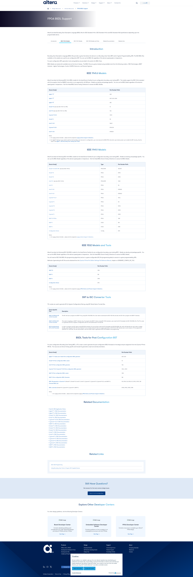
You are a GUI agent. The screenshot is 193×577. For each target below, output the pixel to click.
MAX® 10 (51, 270)
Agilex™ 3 (51, 94)
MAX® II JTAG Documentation (57, 447)
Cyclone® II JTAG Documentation (58, 443)
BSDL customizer (53, 387)
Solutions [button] (84, 3)
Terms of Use (58, 574)
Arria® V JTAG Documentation (57, 432)
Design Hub (86, 551)
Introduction (54, 41)
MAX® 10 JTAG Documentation (57, 424)
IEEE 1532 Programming (56, 464)
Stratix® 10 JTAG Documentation (58, 415)
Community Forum (110, 547)
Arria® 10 (51, 110)
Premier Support (110, 549)
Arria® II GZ (51, 193)
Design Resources (56, 8)
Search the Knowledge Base (96, 493)
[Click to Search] (137, 3)
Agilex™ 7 (51, 98)
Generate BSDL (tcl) (53, 383)
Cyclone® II (51, 214)
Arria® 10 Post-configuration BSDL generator (59, 364)
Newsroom (131, 549)
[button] (62, 8)
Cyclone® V (51, 201)
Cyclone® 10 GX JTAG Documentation (59, 419)
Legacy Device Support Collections (85, 137)
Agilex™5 (51, 102)
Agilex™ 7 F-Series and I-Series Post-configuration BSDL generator (64, 356)
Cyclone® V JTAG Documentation (58, 436)
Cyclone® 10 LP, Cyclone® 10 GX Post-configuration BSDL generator (65, 369)
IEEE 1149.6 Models (65, 41)
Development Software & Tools (68, 549)
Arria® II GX (51, 131)
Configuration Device (54, 230)
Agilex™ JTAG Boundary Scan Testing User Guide (68, 141)
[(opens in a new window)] (44, 567)
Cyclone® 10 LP (52, 197)
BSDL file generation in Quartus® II (57, 381)
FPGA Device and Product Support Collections (91, 288)
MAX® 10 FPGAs (52, 218)
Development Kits (65, 551)
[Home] (50, 3)
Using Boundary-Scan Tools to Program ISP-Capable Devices (65, 468)
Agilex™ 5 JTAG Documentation (57, 413)
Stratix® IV (51, 172)
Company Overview (133, 547)
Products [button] (76, 3)
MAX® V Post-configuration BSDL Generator (59, 377)
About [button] (108, 3)
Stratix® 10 (51, 106)
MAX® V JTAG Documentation (57, 445)
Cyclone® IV (52, 206)
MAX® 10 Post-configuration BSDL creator (59, 373)
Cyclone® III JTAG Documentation (58, 440)
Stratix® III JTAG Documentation (58, 430)
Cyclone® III (52, 210)
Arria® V (51, 185)
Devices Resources (69, 8)
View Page (61, 534)
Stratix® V (51, 119)
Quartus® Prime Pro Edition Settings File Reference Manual (95, 260)
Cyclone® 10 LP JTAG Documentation (59, 421)
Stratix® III (51, 177)
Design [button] (93, 3)
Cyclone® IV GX (52, 127)
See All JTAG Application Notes (57, 409)
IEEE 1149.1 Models (78, 41)
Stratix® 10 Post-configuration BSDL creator (59, 360)
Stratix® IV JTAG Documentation (58, 428)
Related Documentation (108, 41)
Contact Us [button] (117, 3)
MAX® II (50, 226)
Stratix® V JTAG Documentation (57, 426)
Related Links (122, 41)
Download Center (88, 547)
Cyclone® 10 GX (53, 115)
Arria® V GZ (52, 123)
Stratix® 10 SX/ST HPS (54, 168)
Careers (131, 551)
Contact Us (66, 567)
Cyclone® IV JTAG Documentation (58, 438)
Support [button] (101, 3)
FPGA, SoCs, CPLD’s (66, 547)
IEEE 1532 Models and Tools (92, 41)
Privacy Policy (66, 574)
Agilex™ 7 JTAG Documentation (57, 411)
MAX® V (51, 222)
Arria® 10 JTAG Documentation (57, 417)
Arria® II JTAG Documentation (57, 434)
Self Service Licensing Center (90, 549)
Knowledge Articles (110, 551)
